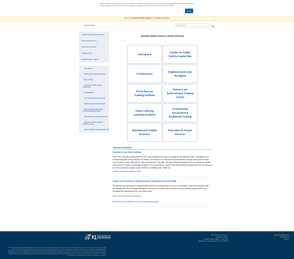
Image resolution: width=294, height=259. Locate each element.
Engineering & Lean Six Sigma (94, 104)
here (172, 5)
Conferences (88, 92)
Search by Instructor (89, 41)
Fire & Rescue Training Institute (95, 116)
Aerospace (88, 68)
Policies (286, 239)
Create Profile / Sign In (90, 59)
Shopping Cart (87, 53)
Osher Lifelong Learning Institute (96, 129)
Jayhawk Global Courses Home (93, 34)
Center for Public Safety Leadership (92, 86)
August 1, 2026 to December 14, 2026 (126, 171)
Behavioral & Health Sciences (95, 74)
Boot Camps (88, 79)
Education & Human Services (94, 98)
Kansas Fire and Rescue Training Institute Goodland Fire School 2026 (144, 181)
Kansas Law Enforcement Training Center (92, 123)
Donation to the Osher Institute (127, 152)
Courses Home (89, 25)
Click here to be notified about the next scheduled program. (135, 202)
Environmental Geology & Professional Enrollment (92, 110)
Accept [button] (189, 11)
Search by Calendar (89, 47)
